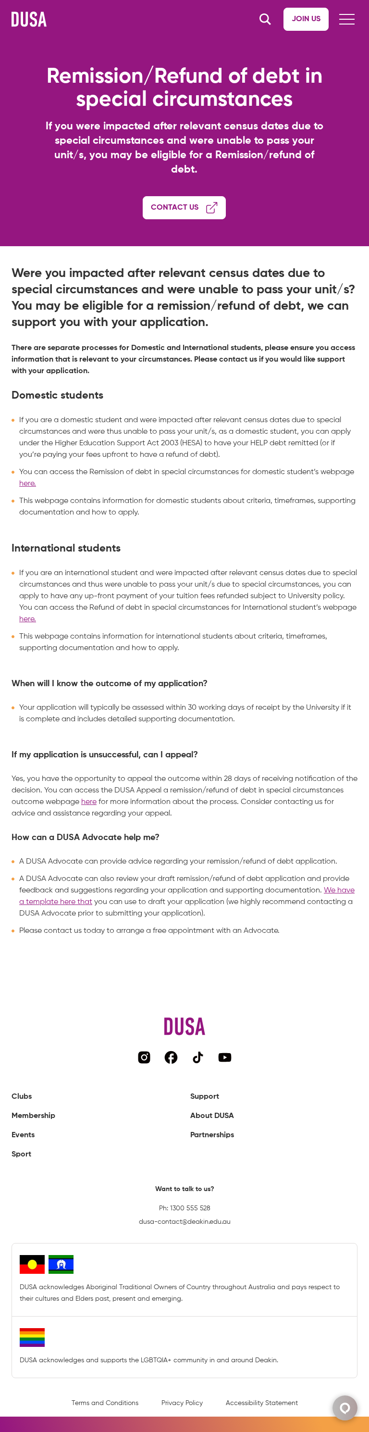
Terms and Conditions (105, 1403)
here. (27, 484)
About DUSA (212, 1116)
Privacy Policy (182, 1403)
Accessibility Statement (262, 1403)
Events (23, 1135)
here (89, 802)
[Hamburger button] (346, 19)
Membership (33, 1116)
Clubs (22, 1097)
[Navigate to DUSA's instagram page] (144, 1057)
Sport (21, 1154)
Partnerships (212, 1135)
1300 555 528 (190, 1208)
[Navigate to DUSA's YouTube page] (224, 1057)
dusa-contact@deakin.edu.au (185, 1221)
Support (204, 1097)
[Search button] (265, 19)
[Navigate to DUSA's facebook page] (171, 1057)
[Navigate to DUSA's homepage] (29, 19)
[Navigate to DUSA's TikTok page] (198, 1057)
